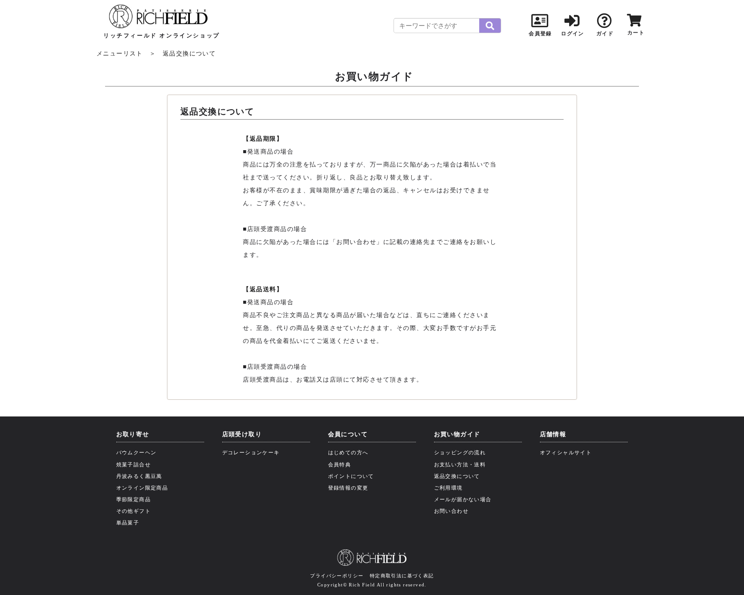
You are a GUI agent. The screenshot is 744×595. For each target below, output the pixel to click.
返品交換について (457, 476)
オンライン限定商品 (142, 488)
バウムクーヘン (136, 453)
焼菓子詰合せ (133, 465)
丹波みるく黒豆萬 (139, 476)
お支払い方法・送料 (460, 465)
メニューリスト (119, 53)
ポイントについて (351, 476)
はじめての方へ (348, 453)
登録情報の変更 (348, 488)
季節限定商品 (133, 499)
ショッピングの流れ (460, 453)
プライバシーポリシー (336, 575)
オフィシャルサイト (566, 453)
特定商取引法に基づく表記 (402, 575)
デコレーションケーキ (251, 453)
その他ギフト (133, 511)
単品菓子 (128, 523)
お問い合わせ (451, 511)
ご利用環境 (448, 488)
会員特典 (339, 465)
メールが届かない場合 (463, 499)
